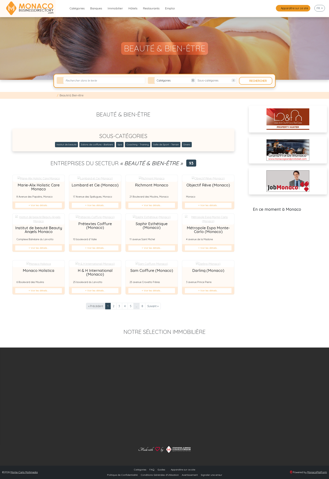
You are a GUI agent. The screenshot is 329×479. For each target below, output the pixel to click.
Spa (120, 144)
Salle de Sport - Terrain (166, 144)
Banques (96, 8)
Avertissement (190, 474)
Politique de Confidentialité (122, 474)
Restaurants (151, 8)
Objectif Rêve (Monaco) (208, 185)
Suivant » (153, 306)
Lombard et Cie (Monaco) (95, 185)
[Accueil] (54, 95)
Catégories (77, 8)
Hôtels (132, 8)
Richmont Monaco (151, 185)
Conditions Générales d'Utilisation (160, 474)
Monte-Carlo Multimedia (24, 472)
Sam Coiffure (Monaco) (151, 270)
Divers (186, 144)
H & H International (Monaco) (95, 272)
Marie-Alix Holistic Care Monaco (39, 187)
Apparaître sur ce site (294, 8)
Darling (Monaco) (208, 270)
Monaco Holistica (38, 270)
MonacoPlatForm (317, 472)
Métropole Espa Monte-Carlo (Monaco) (208, 229)
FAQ (151, 469)
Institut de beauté (66, 144)
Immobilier (115, 8)
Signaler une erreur (211, 474)
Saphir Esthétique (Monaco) (152, 225)
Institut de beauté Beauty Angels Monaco (38, 229)
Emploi (170, 8)
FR (319, 8)
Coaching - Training (137, 144)
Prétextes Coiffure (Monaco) (95, 225)
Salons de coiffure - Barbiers (97, 144)
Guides (161, 469)
